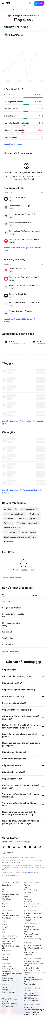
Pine (3, 906)
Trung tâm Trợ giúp (31, 934)
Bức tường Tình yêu (9, 969)
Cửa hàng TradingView (32, 945)
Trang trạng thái (30, 984)
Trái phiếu (5, 897)
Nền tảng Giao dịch (31, 1000)
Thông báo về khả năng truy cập (34, 974)
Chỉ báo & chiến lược (9, 999)
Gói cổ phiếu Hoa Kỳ (31, 920)
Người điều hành (8, 980)
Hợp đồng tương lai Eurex (33, 917)
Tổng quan (28, 899)
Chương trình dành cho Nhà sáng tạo (12, 975)
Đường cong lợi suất (9, 941)
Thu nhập (5, 927)
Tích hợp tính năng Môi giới (34, 1010)
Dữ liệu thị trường (30, 890)
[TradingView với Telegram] (29, 847)
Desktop (5, 960)
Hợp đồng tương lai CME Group (33, 914)
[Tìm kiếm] (30, 3)
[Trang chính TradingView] (8, 3)
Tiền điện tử (6, 899)
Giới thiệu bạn (7, 971)
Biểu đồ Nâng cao (30, 998)
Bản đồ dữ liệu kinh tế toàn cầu (11, 947)
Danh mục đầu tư (8, 939)
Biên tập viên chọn (8, 992)
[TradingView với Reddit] (40, 847)
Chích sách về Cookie (32, 970)
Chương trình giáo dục (32, 1014)
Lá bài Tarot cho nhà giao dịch (33, 949)
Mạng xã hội (6, 966)
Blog (26, 931)
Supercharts (6, 885)
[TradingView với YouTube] (14, 847)
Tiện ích (27, 991)
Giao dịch (5, 987)
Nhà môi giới (28, 901)
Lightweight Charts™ (31, 996)
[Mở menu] (3, 3)
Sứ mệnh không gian (31, 929)
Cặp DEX (5, 904)
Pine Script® (6, 950)
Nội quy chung (7, 978)
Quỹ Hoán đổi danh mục (10, 894)
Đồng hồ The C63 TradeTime (30, 953)
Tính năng (27, 885)
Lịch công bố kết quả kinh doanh (19, 153)
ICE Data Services (23, 857)
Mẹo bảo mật (29, 977)
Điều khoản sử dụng (31, 961)
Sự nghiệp (28, 936)
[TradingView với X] (3, 847)
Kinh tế (4, 925)
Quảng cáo (28, 1007)
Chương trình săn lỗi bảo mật (33, 980)
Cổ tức (4, 929)
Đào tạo (5, 990)
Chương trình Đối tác (31, 1012)
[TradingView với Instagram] (19, 847)
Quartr (30, 872)
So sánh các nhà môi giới (33, 904)
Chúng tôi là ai (29, 927)
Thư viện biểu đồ (30, 993)
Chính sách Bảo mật (31, 968)
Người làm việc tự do (9, 1004)
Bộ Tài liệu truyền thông (32, 939)
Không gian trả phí (8, 1006)
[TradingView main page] (10, 838)
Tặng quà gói (29, 892)
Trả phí (26, 887)
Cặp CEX (5, 901)
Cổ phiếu (5, 892)
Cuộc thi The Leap (30, 906)
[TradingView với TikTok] (35, 847)
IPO (3, 932)
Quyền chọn (6, 944)
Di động (5, 957)
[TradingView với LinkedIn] (24, 847)
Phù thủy (5, 1001)
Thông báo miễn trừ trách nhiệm (33, 964)
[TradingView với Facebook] (8, 847)
